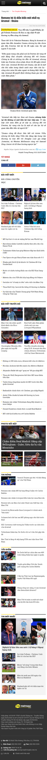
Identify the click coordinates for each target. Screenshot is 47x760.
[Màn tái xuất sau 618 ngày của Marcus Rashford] (8, 678)
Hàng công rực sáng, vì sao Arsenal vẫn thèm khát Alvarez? (31, 589)
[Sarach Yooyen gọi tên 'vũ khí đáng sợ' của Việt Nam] (8, 481)
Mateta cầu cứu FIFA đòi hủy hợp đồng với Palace (23, 277)
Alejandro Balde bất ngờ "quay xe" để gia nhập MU (23, 371)
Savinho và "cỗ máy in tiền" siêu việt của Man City (23, 282)
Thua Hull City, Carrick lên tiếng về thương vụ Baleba (24, 287)
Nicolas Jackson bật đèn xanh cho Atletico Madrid (23, 366)
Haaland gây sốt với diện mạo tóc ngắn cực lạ (11, 227)
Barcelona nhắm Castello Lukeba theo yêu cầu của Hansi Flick (23, 245)
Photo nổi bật (9, 423)
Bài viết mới (7, 174)
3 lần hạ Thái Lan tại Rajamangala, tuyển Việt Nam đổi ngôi (31, 577)
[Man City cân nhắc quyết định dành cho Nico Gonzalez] (12, 313)
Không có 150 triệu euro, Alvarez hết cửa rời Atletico (23, 361)
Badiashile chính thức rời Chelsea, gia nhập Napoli (23, 391)
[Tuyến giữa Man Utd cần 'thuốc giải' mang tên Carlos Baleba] (8, 568)
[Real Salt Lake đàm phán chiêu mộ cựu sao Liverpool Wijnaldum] (35, 313)
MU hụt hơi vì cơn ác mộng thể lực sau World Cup (22, 239)
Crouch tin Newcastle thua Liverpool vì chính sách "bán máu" (21, 511)
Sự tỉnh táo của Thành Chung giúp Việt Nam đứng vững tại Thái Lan (23, 293)
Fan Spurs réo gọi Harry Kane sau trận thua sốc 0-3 (23, 257)
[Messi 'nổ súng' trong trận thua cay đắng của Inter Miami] (8, 668)
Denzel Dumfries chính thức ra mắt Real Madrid (22, 409)
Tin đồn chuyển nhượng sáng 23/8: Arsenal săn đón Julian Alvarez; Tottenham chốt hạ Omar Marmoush (35, 349)
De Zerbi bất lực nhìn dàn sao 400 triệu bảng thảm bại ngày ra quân (30, 553)
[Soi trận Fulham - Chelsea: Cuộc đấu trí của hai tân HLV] (12, 194)
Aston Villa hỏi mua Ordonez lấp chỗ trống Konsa (33, 228)
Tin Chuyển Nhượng (19, 11)
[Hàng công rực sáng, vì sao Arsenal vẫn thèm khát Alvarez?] (8, 591)
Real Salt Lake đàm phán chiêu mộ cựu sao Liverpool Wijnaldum (34, 325)
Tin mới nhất (8, 616)
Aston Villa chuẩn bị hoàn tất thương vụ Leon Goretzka (21, 396)
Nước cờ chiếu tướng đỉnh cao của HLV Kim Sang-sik (23, 272)
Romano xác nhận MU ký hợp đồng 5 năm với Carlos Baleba (22, 492)
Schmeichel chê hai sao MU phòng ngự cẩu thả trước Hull (22, 518)
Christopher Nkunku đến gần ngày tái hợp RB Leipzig (11, 348)
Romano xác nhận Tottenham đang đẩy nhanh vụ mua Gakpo (22, 403)
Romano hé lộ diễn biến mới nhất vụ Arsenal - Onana (20, 19)
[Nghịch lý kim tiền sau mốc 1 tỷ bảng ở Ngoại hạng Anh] (35, 194)
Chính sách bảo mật (22, 753)
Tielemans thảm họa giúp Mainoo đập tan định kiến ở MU (23, 252)
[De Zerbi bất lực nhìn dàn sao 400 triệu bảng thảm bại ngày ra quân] (8, 556)
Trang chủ (5, 11)
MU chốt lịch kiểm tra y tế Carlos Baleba (19, 414)
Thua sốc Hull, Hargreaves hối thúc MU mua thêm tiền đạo (23, 376)
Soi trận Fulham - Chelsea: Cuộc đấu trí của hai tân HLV (11, 205)
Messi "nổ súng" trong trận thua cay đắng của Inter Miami (29, 666)
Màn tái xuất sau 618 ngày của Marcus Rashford (29, 676)
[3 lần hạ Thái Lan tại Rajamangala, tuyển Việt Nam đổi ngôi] (8, 579)
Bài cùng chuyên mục (10, 181)
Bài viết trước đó (10, 304)
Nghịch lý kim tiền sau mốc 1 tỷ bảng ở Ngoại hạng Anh (33, 205)
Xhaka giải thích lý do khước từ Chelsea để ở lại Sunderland (22, 263)
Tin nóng (6, 474)
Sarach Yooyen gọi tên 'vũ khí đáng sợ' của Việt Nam (31, 478)
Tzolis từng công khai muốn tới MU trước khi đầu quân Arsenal (23, 383)
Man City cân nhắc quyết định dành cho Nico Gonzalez (11, 325)
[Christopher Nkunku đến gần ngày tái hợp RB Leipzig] (12, 337)
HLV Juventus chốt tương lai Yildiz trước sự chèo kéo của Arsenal (22, 526)
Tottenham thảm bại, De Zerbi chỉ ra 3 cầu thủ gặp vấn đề (22, 533)
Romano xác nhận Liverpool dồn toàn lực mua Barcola (22, 498)
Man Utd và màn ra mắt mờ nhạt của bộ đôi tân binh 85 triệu (30, 600)
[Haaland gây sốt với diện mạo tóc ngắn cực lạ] (12, 217)
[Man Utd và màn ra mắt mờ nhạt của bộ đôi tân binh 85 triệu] (8, 603)
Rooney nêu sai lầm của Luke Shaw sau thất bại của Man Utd (22, 504)
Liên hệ (6, 753)
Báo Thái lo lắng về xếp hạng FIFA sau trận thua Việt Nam (22, 540)
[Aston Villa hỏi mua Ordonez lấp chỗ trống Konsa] (35, 217)
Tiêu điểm (6, 549)
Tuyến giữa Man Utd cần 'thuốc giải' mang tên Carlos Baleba (30, 565)
